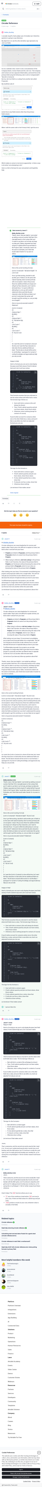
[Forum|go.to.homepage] (12, 3)
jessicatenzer (11, 1269)
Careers (10, 1421)
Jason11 (7, 539)
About (10, 1417)
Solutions (11, 1329)
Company (11, 1413)
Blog (9, 1425)
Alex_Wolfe (10, 1286)
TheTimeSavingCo (12, 1264)
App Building (12, 1318)
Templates (11, 1405)
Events (10, 1365)
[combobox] (21, 9)
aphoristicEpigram (12, 1281)
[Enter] (3, 9)
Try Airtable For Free (15, 1437)
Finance (10, 1354)
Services (11, 1393)
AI (8, 1322)
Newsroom (11, 1433)
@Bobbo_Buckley (8, 542)
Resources (11, 1385)
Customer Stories (14, 1377)
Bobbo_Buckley (9, 32)
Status (10, 1429)
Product (10, 1333)
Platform (11, 1301)
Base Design (5, 1244)
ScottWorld (10, 1275)
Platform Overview (14, 1305)
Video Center (12, 1369)
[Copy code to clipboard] (35, 372)
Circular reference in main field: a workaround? (16, 1241)
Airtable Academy (14, 1361)
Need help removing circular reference (13, 1228)
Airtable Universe (14, 1409)
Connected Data (13, 1326)
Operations (11, 1341)
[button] (2, 4)
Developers (11, 1397)
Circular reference (7, 1222)
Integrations (12, 1310)
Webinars (11, 1381)
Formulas (6, 15)
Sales (10, 1350)
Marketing (11, 1337)
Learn (10, 1357)
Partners (11, 1389)
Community (12, 1401)
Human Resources (14, 1345)
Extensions (11, 1314)
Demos (10, 1373)
